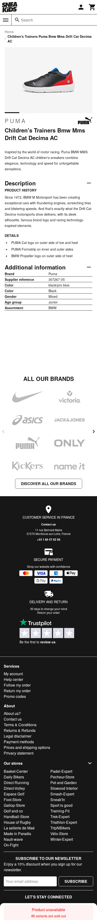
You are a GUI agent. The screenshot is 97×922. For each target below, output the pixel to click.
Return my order (17, 690)
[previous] (3, 431)
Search (27, 20)
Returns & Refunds (20, 730)
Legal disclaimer (17, 736)
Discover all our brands (48, 483)
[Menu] (5, 20)
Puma (16, 120)
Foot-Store (12, 799)
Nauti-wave (13, 839)
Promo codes (15, 696)
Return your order (48, 612)
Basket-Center (16, 771)
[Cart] (92, 7)
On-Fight (11, 845)
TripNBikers (60, 828)
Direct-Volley (14, 788)
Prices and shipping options (27, 747)
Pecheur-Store (62, 777)
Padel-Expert (61, 771)
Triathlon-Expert (63, 822)
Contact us (48, 524)
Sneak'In (57, 799)
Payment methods (19, 741)
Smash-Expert (62, 794)
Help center (13, 679)
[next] (93, 431)
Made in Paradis (17, 833)
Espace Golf (14, 794)
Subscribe (76, 881)
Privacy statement (18, 753)
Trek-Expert (59, 816)
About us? (12, 713)
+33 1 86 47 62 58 (48, 539)
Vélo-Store (59, 833)
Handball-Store (16, 816)
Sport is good (61, 805)
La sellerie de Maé (19, 828)
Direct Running (16, 782)
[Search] (17, 19)
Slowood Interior (64, 788)
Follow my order (17, 685)
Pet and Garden (63, 782)
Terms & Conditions (20, 724)
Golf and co (13, 811)
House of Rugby (17, 822)
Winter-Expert (61, 839)
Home (9, 31)
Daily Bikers (14, 777)
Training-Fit (59, 811)
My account (13, 673)
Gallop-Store (14, 805)
